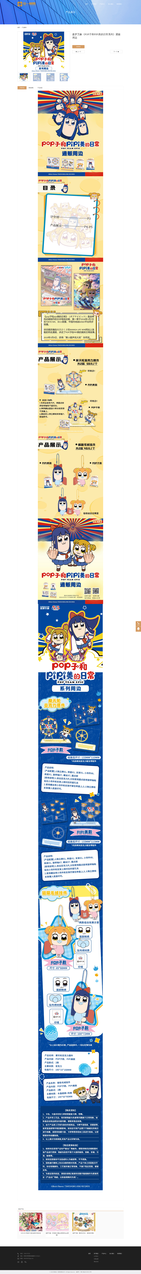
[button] (68, 77)
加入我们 (110, 4)
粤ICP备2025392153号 (86, 1272)
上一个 (79, 51)
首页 (86, 4)
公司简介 (96, 1256)
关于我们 (93, 4)
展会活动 (96, 1261)
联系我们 (119, 4)
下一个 (116, 51)
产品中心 (102, 4)
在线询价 (78, 46)
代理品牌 (96, 1259)
